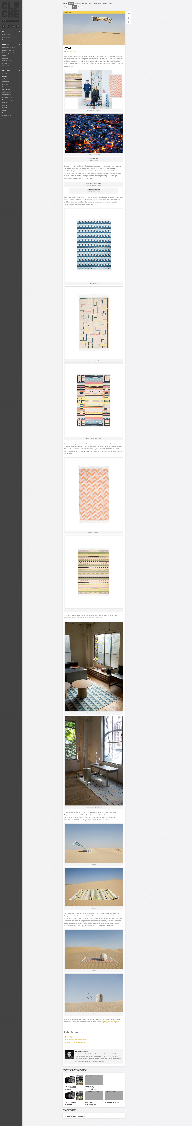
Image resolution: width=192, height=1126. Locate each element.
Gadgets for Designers (8, 47)
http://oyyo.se (71, 1037)
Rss (3, 26)
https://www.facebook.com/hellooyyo (78, 1039)
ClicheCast (5, 55)
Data (74, 7)
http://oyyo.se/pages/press (110, 1021)
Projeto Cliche (6, 34)
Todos (71, 3)
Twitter (8, 26)
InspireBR (5, 102)
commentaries (128, 22)
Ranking (80, 7)
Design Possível (6, 92)
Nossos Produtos (7, 37)
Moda (90, 3)
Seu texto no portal (7, 40)
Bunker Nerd (5, 79)
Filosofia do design (7, 97)
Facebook (17, 26)
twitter (128, 13)
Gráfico (77, 3)
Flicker (12, 26)
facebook (128, 17)
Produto (84, 3)
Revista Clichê (10, 10)
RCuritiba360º (6, 63)
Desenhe (4, 113)
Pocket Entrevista (7, 61)
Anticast (4, 74)
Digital (105, 3)
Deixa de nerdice (6, 89)
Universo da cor (6, 115)
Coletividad (5, 84)
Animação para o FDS (8, 50)
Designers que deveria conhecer (11, 53)
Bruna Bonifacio (71, 51)
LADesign (4, 107)
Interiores (97, 3)
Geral (110, 3)
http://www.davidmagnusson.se (76, 1042)
